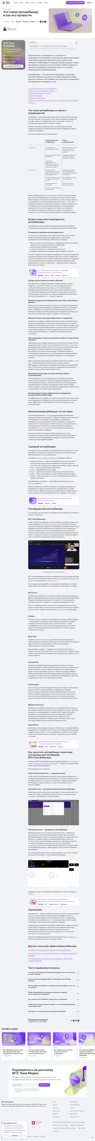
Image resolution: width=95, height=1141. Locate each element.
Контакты (55, 1108)
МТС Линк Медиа (75, 1105)
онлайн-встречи (60, 610)
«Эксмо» (59, 579)
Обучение (64, 275)
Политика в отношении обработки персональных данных (69, 1122)
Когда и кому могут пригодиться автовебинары (41, 91)
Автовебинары (33, 235)
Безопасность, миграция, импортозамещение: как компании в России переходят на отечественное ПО (56, 900)
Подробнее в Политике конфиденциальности (14, 1131)
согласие (20, 1089)
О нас (54, 1102)
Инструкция (25, 21)
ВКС (46, 904)
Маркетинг (32, 21)
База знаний (73, 1102)
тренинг (72, 345)
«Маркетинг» (72, 937)
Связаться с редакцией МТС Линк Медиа (64, 1128)
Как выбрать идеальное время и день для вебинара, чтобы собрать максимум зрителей (50, 960)
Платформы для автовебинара (37, 98)
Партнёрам (40, 2)
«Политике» (18, 1092)
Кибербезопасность (54, 904)
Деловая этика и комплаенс (60, 1125)
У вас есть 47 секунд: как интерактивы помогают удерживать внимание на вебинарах (52, 954)
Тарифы (46, 2)
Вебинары (18, 21)
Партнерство (56, 1117)
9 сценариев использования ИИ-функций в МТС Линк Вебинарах (49, 950)
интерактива (32, 845)
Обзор (46, 746)
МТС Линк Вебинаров (51, 524)
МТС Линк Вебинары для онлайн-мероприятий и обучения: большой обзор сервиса (53, 743)
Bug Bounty (56, 1131)
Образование (53, 746)
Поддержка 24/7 (74, 1117)
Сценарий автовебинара (35, 96)
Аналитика (40, 904)
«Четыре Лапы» (51, 581)
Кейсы (72, 1108)
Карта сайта (81, 1128)
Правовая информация (77, 1125)
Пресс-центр (56, 1111)
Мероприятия (74, 1114)
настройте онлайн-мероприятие (46, 458)
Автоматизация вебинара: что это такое (39, 93)
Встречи (47, 275)
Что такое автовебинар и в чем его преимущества (42, 89)
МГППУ (30, 581)
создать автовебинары (44, 428)
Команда (58, 275)
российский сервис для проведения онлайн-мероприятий (53, 762)
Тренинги (54, 503)
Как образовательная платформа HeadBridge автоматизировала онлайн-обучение (53, 271)
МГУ (77, 579)
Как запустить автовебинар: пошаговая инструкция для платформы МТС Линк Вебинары (53, 100)
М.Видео (72, 579)
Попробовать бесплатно (13, 66)
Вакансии (55, 1114)
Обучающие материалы (77, 1111)
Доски (52, 275)
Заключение (31, 103)
